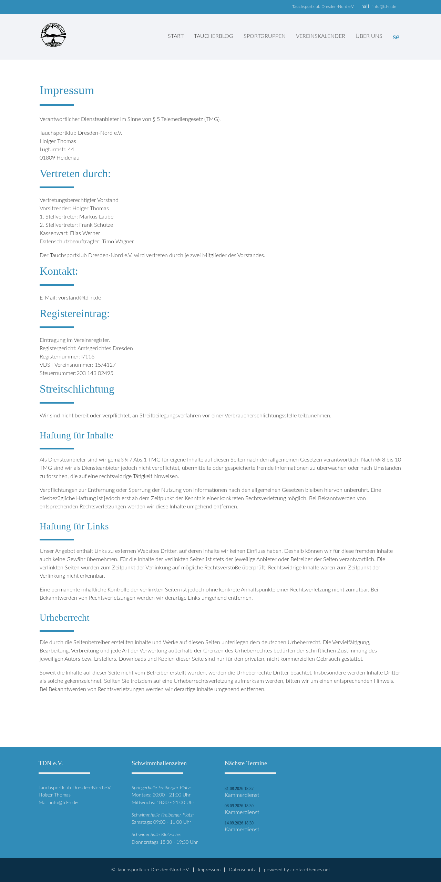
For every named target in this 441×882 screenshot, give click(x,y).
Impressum (209, 869)
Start (176, 36)
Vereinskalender (320, 36)
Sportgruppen (265, 36)
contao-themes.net (310, 869)
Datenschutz (242, 869)
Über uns (369, 36)
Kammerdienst (242, 795)
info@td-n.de (384, 6)
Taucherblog (213, 36)
